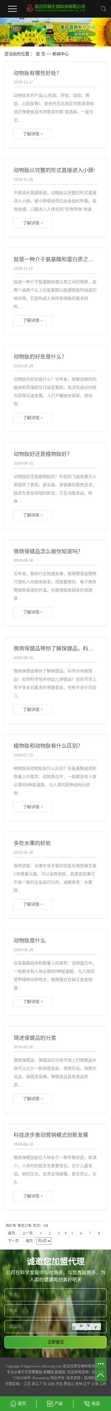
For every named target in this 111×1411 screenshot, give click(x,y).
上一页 (27, 1233)
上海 (94, 1384)
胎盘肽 (60, 1372)
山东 (51, 1384)
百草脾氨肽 (33, 1372)
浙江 (35, 1384)
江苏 (27, 1384)
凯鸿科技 (91, 1378)
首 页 (40, 54)
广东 (43, 1384)
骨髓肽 (48, 1372)
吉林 (78, 1384)
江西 (102, 1384)
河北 (59, 1384)
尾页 (29, 1241)
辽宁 (86, 1384)
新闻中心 (60, 54)
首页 (11, 1233)
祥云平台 (57, 1378)
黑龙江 (69, 1384)
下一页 (13, 1241)
